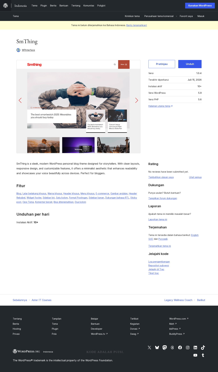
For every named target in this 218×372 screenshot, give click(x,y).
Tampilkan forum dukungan (162, 198)
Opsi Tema (28, 202)
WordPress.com (179, 318)
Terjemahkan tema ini (159, 246)
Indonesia (48, 351)
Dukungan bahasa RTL (117, 197)
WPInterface (28, 50)
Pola (54, 333)
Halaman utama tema (159, 106)
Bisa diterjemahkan (64, 202)
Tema (16, 16)
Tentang (17, 318)
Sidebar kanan (96, 197)
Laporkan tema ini (157, 219)
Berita (16, 323)
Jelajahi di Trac (156, 269)
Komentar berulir (43, 202)
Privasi (16, 333)
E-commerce (102, 193)
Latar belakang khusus (34, 193)
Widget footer (34, 197)
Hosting (17, 328)
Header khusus (71, 193)
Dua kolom (80, 202)
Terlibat (134, 318)
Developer (96, 328)
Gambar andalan (119, 193)
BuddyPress (177, 333)
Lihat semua (195, 177)
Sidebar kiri (49, 197)
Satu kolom (62, 197)
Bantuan (95, 323)
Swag (134, 333)
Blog (18, 193)
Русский (162, 238)
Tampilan (56, 318)
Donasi (135, 328)
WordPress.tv (99, 333)
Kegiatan (134, 323)
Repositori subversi (158, 265)
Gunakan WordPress (200, 5)
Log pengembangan (159, 261)
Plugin (55, 328)
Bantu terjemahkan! (136, 25)
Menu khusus (87, 193)
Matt (173, 323)
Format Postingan (78, 197)
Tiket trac (153, 273)
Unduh (190, 64)
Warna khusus (55, 193)
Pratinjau (162, 64)
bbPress (175, 328)
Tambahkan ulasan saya (161, 177)
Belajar (94, 318)
